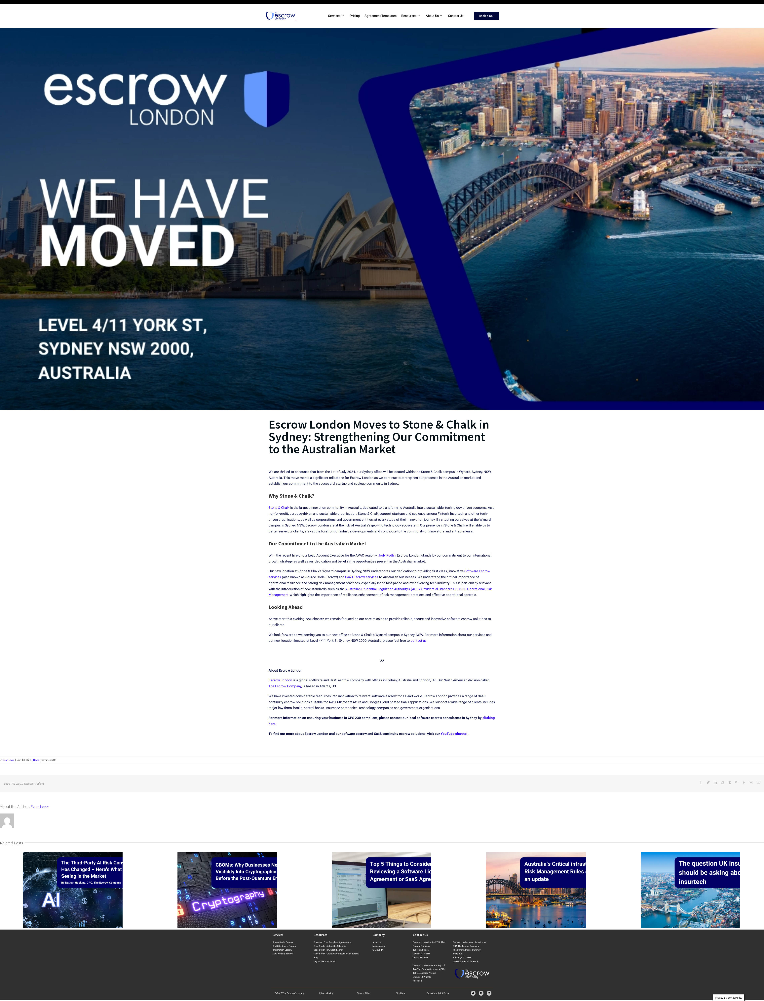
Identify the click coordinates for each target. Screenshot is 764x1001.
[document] (382, 500)
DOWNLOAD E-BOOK (422, 549)
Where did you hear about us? (408, 509)
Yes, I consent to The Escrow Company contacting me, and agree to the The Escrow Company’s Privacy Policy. (417, 531)
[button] (457, 439)
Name (392, 476)
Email (392, 492)
